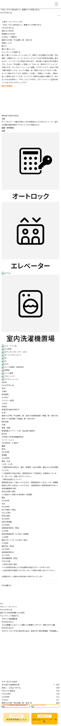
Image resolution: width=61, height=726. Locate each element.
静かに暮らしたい (8, 49)
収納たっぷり (7, 43)
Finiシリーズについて (8, 606)
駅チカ (4, 46)
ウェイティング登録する (11, 52)
